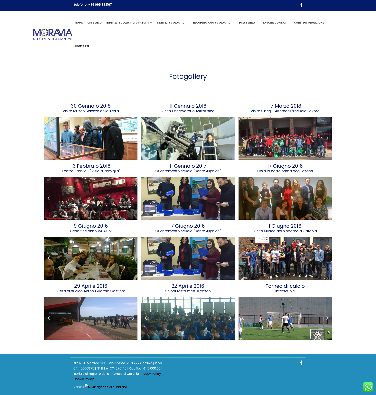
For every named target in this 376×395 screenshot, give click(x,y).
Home (79, 23)
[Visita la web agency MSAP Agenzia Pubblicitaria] (106, 387)
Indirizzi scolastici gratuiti (127, 23)
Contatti (82, 46)
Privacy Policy (150, 373)
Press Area (247, 23)
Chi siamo (94, 23)
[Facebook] (301, 5)
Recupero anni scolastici (212, 23)
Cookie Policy (83, 379)
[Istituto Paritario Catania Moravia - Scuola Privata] (52, 34)
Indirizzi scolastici (170, 23)
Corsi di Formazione (309, 23)
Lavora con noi (274, 23)
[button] (48, 138)
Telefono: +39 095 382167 (92, 5)
